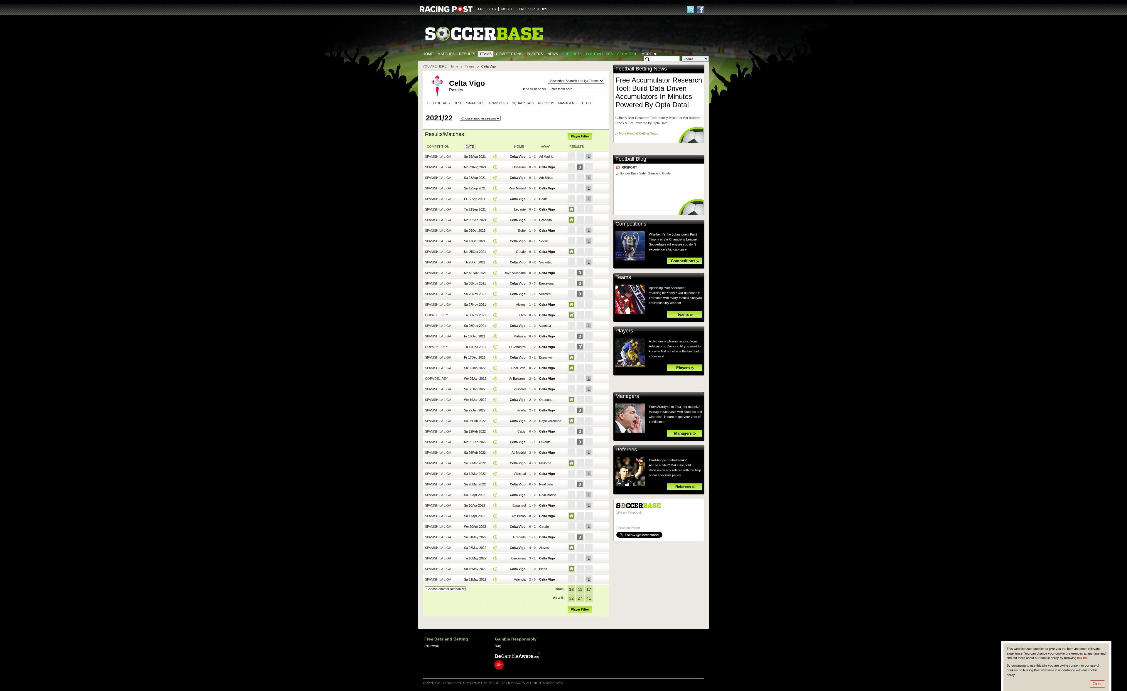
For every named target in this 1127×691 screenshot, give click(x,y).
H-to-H (586, 103)
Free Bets (572, 54)
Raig (498, 646)
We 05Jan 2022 (475, 378)
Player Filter (580, 136)
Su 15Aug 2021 (475, 156)
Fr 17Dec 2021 (474, 357)
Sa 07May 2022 (475, 547)
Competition (438, 146)
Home (428, 54)
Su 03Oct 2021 (474, 230)
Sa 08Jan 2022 (474, 389)
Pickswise (431, 646)
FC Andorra (517, 347)
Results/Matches (469, 103)
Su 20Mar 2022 (475, 484)
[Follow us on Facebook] (700, 9)
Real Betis (518, 368)
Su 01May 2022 (475, 537)
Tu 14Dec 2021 (475, 347)
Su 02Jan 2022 (474, 368)
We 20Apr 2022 (475, 526)
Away (545, 146)
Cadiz (543, 199)
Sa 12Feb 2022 (475, 431)
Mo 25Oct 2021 (475, 251)
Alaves (521, 304)
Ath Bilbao (546, 177)
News (552, 54)
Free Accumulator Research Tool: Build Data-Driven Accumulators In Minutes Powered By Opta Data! (658, 92)
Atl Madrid (546, 156)
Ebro (522, 315)
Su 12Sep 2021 (475, 188)
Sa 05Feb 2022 (475, 421)
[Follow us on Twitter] (690, 9)
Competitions (509, 54)
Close (1097, 684)
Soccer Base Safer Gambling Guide (645, 173)
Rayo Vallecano (515, 273)
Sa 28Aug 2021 (475, 177)
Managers (567, 103)
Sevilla (543, 241)
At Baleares (517, 378)
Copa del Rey (436, 315)
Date (470, 146)
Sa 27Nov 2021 (475, 304)
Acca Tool (627, 54)
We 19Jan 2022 (475, 399)
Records (546, 103)
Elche (522, 230)
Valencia (545, 325)
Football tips (599, 54)
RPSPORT (629, 167)
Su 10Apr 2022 (474, 505)
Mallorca (520, 336)
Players (535, 54)
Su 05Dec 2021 (475, 325)
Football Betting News (641, 69)
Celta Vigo (518, 156)
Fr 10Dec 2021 (474, 336)
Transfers (498, 103)
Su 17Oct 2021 (474, 241)
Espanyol (545, 357)
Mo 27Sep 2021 (475, 220)
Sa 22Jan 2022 (474, 410)
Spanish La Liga (438, 156)
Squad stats (523, 103)
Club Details (438, 103)
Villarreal (545, 294)
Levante (520, 209)
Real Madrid (517, 188)
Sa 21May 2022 (475, 579)
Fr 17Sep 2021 (474, 199)
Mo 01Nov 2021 (475, 273)
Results (467, 54)
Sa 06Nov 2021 (475, 283)
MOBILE (507, 9)
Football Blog (630, 159)
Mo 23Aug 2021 (475, 167)
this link (1082, 658)
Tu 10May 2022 (475, 558)
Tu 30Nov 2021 (475, 315)
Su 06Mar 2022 (475, 463)
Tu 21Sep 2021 (475, 209)
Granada (545, 220)
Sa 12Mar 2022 (475, 473)
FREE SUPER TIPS (533, 9)
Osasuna (519, 167)
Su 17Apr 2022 (474, 516)
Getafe (521, 251)
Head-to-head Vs (534, 89)
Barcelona (546, 283)
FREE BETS (487, 9)
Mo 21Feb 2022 (475, 442)
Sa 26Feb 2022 (475, 452)
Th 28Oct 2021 (474, 262)
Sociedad (545, 262)
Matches (446, 54)
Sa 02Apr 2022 (474, 495)
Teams (486, 54)
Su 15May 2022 (475, 569)
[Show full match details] (495, 156)
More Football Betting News (638, 133)
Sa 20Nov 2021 (475, 294)
